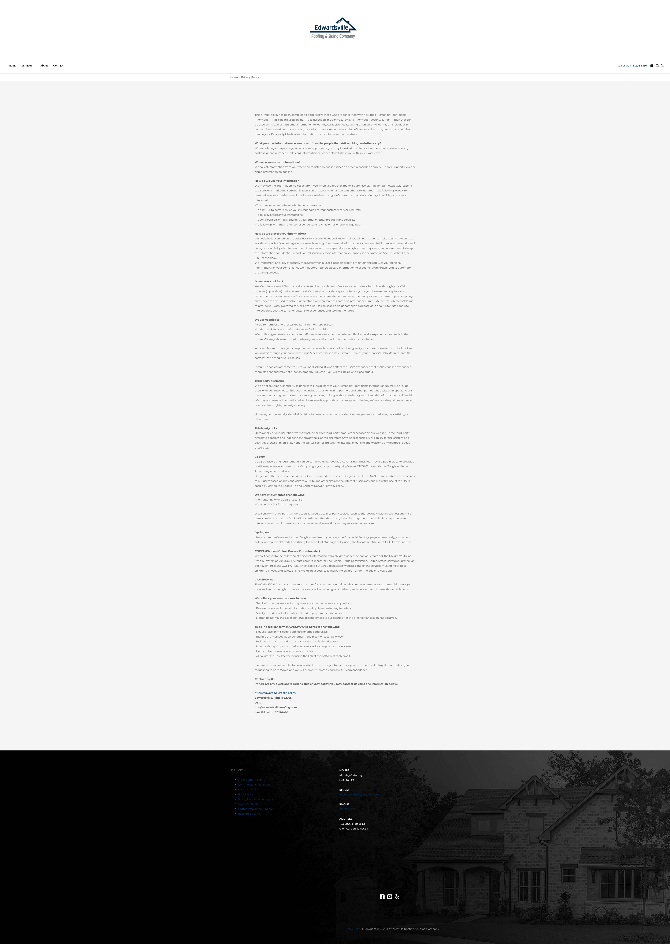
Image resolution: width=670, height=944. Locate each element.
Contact (58, 65)
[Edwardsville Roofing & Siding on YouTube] (389, 896)
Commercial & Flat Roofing (255, 784)
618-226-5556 (347, 809)
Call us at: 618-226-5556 (632, 65)
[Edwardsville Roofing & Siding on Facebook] (382, 896)
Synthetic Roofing (249, 804)
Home (12, 65)
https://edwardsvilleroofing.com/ (275, 692)
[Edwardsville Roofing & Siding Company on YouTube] (657, 65)
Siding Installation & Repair (255, 799)
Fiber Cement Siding (251, 779)
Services (26, 65)
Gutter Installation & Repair (256, 808)
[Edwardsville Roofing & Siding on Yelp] (662, 65)
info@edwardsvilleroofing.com (359, 794)
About (44, 65)
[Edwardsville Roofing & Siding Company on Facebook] (651, 65)
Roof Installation (248, 789)
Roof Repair (245, 794)
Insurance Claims (249, 813)
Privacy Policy (352, 929)
